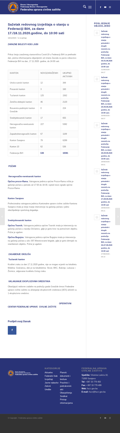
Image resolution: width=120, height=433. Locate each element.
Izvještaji (23, 38)
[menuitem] (83, 7)
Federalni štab (51, 376)
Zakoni (48, 386)
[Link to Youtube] (105, 7)
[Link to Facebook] (100, 7)
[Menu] (90, 7)
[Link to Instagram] (110, 7)
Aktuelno (49, 372)
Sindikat (63, 396)
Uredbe (48, 389)
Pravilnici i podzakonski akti (65, 386)
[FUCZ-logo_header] (43, 7)
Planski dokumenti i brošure (65, 375)
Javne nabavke (51, 383)
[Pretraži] (83, 7)
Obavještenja (66, 393)
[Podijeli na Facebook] (12, 330)
